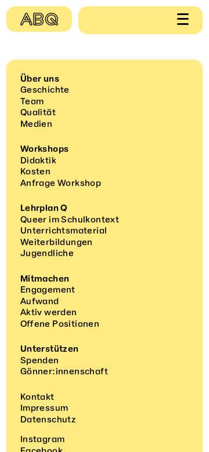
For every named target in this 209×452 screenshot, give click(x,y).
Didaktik (38, 160)
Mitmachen (45, 279)
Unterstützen (49, 349)
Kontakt (37, 397)
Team (32, 101)
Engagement (47, 290)
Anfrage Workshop (60, 183)
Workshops (44, 149)
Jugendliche (47, 253)
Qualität (38, 112)
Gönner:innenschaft (64, 371)
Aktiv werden (48, 312)
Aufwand (39, 301)
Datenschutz (47, 419)
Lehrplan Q (44, 208)
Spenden (39, 360)
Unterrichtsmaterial (63, 230)
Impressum (44, 408)
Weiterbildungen (56, 242)
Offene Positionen (59, 324)
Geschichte (45, 90)
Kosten (35, 171)
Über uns (39, 79)
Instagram (42, 439)
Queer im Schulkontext (69, 219)
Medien (36, 124)
